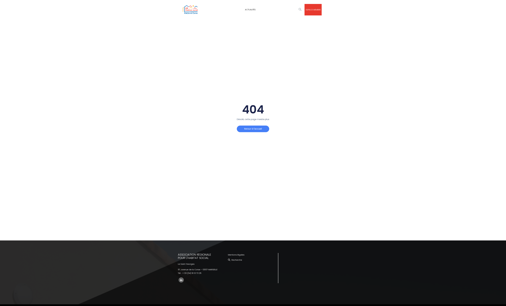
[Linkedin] (181, 280)
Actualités (250, 9)
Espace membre (313, 9)
